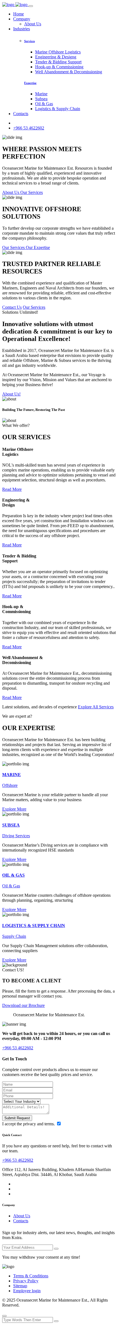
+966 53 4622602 (28, 128)
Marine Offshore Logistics (58, 52)
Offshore (10, 785)
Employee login (27, 1290)
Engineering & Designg (55, 57)
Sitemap (20, 1285)
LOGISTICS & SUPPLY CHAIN (33, 925)
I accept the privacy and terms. (29, 1123)
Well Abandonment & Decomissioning (68, 71)
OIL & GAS (13, 875)
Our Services (34, 307)
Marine (41, 93)
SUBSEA (11, 825)
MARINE (11, 774)
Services (29, 41)
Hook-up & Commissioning (59, 66)
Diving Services (16, 835)
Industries (21, 28)
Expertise (30, 83)
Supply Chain (14, 936)
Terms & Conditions (30, 1275)
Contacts (20, 113)
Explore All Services (96, 707)
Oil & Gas (44, 103)
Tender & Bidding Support (58, 61)
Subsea (41, 98)
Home (18, 14)
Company (21, 19)
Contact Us (12, 307)
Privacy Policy (25, 1280)
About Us (32, 23)
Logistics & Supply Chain (57, 108)
